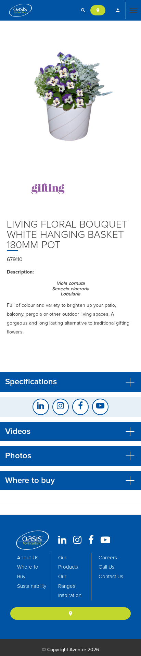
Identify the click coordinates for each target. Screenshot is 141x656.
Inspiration (69, 595)
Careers (108, 557)
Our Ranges (67, 581)
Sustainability (31, 586)
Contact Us (111, 576)
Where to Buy (27, 571)
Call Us (106, 567)
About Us (27, 557)
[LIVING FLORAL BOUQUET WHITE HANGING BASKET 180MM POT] (70, 92)
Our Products (68, 562)
